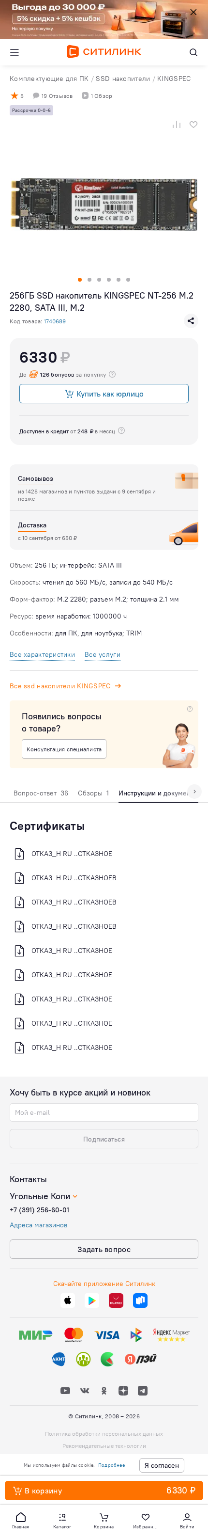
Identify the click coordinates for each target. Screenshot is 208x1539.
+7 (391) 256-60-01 (39, 1210)
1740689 (55, 321)
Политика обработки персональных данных (104, 1433)
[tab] (41, 795)
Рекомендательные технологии (104, 1445)
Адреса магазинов (38, 1225)
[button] (20, 1520)
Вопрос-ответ (41, 793)
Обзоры (93, 793)
